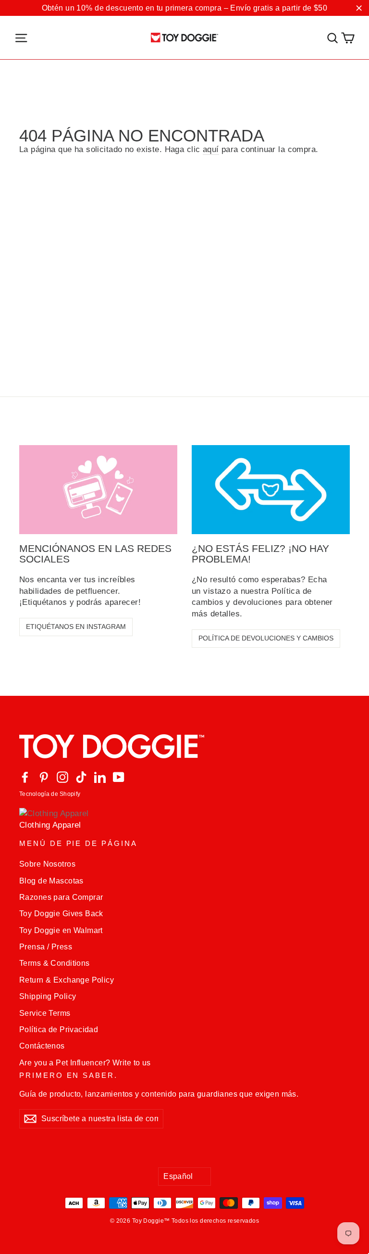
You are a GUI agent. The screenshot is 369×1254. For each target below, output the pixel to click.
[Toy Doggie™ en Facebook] (25, 777)
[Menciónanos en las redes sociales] (98, 489)
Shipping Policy (47, 996)
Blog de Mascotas (51, 881)
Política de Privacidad (58, 1029)
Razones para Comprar (61, 897)
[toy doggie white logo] (184, 746)
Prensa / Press (45, 947)
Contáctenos (42, 1046)
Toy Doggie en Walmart (61, 930)
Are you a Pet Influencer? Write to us (85, 1063)
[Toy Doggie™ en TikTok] (81, 777)
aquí (211, 149)
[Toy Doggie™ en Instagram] (62, 777)
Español (178, 1176)
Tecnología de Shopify (49, 794)
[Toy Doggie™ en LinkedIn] (100, 777)
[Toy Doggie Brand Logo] (184, 37)
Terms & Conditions (54, 963)
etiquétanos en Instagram (76, 626)
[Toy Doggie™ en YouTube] (118, 777)
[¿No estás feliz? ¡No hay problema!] (271, 489)
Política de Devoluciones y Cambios (265, 638)
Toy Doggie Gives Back (61, 913)
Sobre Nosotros (47, 864)
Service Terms (45, 1013)
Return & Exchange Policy (66, 980)
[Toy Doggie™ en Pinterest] (43, 777)
